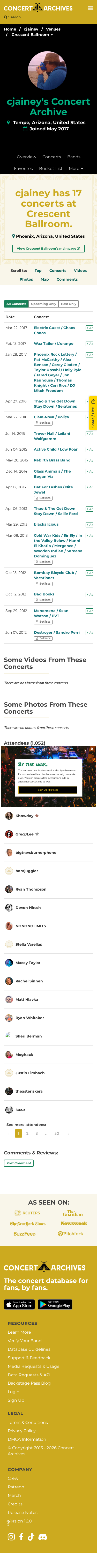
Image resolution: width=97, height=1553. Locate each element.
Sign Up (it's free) (48, 790)
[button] (46, 764)
